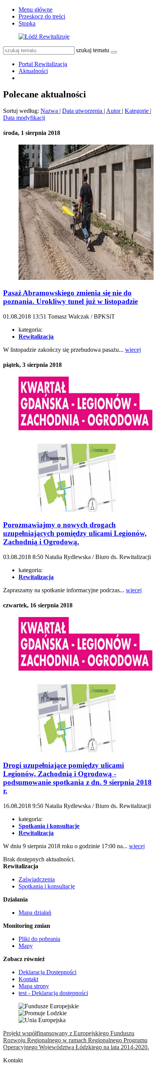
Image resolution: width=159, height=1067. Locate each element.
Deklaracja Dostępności (47, 972)
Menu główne (35, 9)
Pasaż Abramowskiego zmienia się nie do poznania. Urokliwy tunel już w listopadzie (70, 297)
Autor (114, 110)
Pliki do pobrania (39, 939)
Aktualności (33, 71)
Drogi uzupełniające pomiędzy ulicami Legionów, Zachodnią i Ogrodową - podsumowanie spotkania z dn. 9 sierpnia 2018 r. (77, 778)
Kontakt (28, 979)
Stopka (27, 23)
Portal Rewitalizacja (43, 64)
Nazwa (50, 110)
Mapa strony (34, 986)
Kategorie (137, 110)
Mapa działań (35, 912)
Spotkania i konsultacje (47, 886)
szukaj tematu (92, 50)
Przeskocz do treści (42, 16)
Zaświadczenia (37, 879)
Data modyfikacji (24, 117)
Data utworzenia (83, 110)
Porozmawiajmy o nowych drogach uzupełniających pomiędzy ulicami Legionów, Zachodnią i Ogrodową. (75, 533)
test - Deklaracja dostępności (53, 993)
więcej (133, 349)
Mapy (26, 946)
